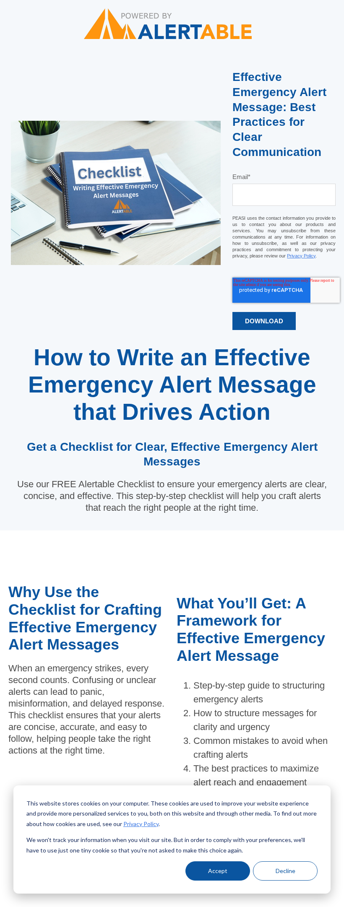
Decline (285, 870)
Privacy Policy (141, 823)
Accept (217, 870)
